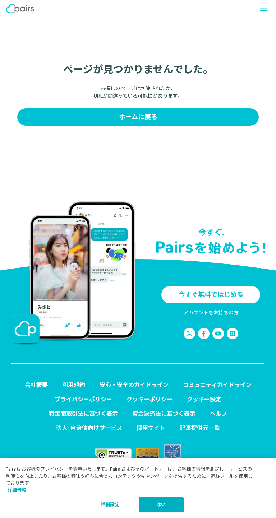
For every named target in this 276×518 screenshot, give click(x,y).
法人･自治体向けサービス (89, 428)
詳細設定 (110, 504)
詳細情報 (17, 490)
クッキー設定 (204, 399)
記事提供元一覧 (200, 428)
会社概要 (36, 385)
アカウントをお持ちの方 (211, 313)
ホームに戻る (138, 117)
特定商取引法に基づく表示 (83, 413)
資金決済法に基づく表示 (164, 413)
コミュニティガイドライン (217, 385)
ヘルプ (218, 413)
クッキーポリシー (149, 399)
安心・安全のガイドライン (134, 385)
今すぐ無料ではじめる (211, 294)
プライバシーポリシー (83, 399)
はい (161, 504)
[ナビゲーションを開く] (261, 8)
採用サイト (151, 428)
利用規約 (73, 385)
